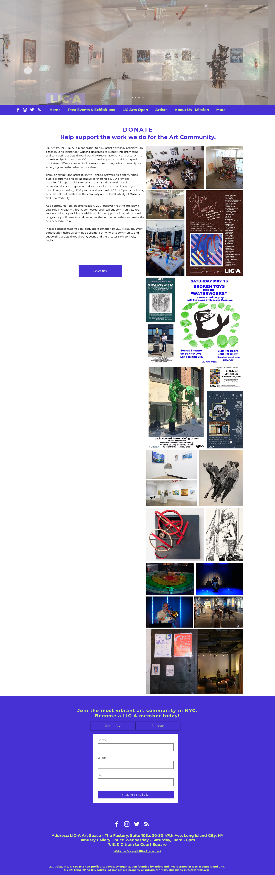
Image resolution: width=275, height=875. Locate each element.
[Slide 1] (136, 97)
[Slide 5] (142, 97)
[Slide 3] (139, 97)
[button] (135, 110)
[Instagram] (25, 109)
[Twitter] (32, 109)
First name (102, 740)
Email (100, 775)
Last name (102, 757)
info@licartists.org (196, 870)
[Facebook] (17, 109)
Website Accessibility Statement (137, 851)
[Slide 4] (132, 97)
